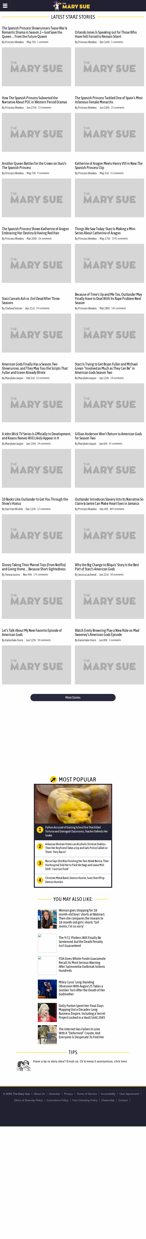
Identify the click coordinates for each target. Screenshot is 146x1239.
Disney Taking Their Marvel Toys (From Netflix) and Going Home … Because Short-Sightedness (34, 567)
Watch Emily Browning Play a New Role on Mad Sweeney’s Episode (107, 632)
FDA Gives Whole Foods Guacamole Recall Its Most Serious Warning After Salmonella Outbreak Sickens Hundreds (82, 964)
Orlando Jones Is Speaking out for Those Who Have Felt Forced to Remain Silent (106, 34)
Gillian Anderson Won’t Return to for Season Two (108, 436)
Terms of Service (87, 1093)
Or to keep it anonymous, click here (103, 1061)
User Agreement (129, 1093)
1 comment (42, 42)
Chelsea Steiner (13, 308)
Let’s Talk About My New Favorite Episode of (32, 632)
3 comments (115, 640)
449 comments (117, 509)
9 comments (43, 173)
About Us (39, 1093)
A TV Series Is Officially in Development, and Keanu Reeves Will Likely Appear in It (36, 436)
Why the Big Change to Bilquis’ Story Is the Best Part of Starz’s (107, 567)
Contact (123, 1100)
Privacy (68, 1093)
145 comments (118, 308)
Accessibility (108, 1093)
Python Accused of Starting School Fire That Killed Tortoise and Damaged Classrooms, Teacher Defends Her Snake (76, 831)
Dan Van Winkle (14, 509)
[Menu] (5, 5)
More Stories (72, 697)
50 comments (44, 640)
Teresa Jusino (12, 574)
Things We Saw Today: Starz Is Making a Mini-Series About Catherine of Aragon (105, 231)
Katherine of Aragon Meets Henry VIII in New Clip (109, 165)
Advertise (54, 1093)
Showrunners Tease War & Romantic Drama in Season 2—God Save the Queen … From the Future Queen (34, 32)
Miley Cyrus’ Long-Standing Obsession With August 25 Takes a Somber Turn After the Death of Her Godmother (82, 988)
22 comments (42, 378)
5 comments (117, 42)
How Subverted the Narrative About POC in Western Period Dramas (34, 100)
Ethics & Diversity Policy (28, 1100)
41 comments (115, 443)
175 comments (40, 574)
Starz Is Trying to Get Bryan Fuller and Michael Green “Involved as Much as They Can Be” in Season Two (106, 368)
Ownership (108, 1100)
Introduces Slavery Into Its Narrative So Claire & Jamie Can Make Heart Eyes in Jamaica (109, 501)
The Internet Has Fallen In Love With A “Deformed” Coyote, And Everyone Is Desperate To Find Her (81, 1033)
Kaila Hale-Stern (14, 640)
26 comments (45, 238)
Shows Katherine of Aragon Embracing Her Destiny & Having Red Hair (35, 231)
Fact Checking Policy (85, 1100)
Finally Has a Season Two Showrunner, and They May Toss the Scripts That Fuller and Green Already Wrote (35, 368)
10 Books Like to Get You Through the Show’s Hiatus (35, 501)
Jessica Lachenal (87, 574)
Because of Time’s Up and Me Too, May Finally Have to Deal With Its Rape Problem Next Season (108, 298)
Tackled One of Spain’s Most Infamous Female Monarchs (109, 100)
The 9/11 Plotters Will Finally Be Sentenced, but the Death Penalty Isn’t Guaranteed (81, 941)
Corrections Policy (57, 1100)
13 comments (44, 107)
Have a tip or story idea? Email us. (56, 1061)
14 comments (117, 378)
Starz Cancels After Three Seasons (31, 300)
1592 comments (120, 238)
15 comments (117, 107)
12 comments (44, 509)
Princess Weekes (14, 42)
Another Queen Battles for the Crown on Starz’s (34, 165)
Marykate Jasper (14, 378)
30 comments (117, 574)
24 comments (43, 308)
